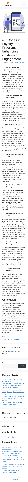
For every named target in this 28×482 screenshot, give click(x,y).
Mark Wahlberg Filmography (12, 339)
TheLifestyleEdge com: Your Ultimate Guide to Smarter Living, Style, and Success (13, 398)
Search (4, 363)
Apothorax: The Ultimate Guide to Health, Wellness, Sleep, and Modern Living (13, 392)
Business (7, 337)
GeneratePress (14, 479)
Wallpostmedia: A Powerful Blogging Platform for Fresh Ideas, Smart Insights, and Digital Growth (13, 385)
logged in (13, 351)
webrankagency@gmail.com (10, 437)
